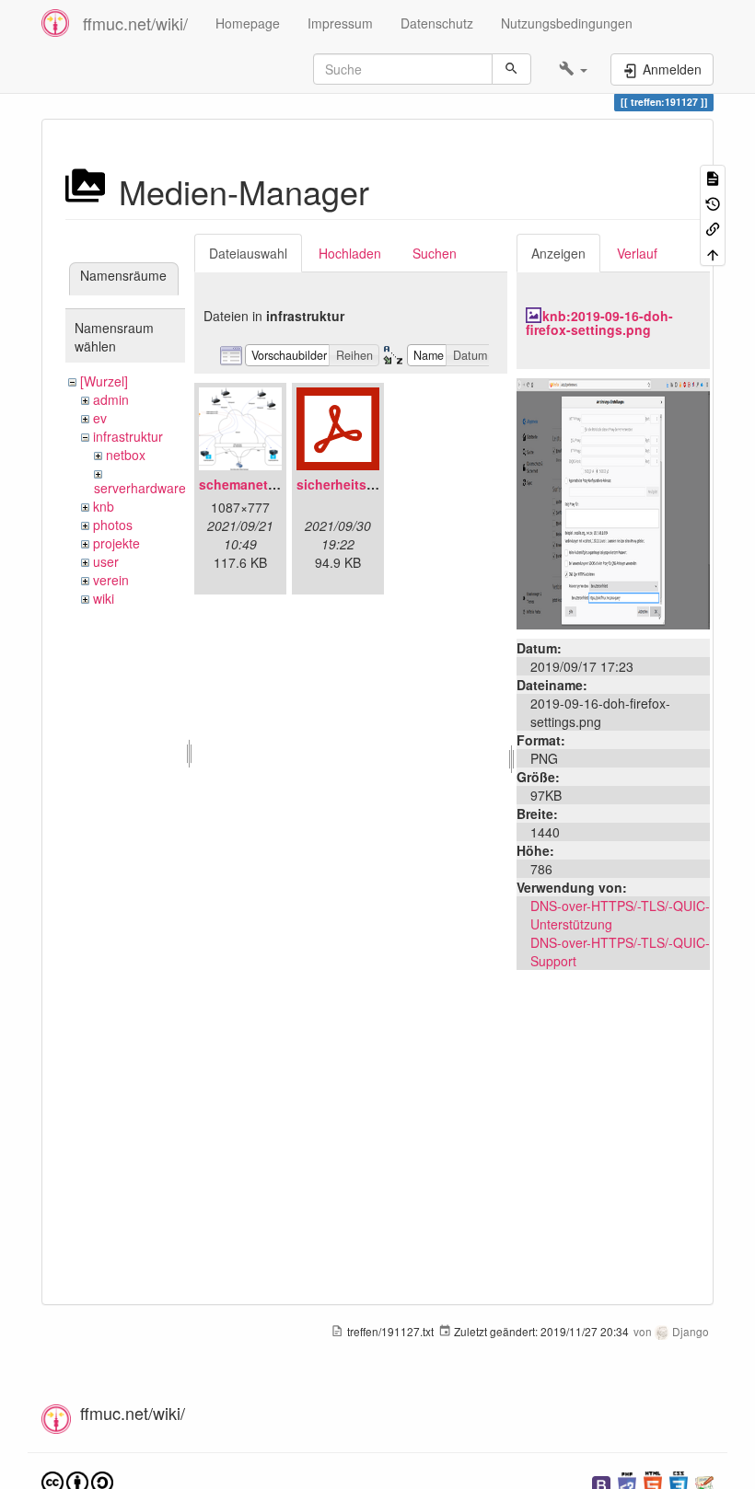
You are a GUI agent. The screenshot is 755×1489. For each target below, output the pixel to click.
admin (111, 399)
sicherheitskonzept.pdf (369, 484)
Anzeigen (558, 253)
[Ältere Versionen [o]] (713, 202)
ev (100, 418)
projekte (116, 543)
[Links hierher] (713, 227)
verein (111, 580)
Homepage (247, 23)
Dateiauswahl (248, 253)
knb (103, 506)
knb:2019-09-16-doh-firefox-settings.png (599, 322)
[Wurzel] (104, 381)
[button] (573, 69)
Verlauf (637, 253)
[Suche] (511, 69)
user (106, 561)
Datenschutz (437, 23)
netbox (125, 454)
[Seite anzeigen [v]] (713, 177)
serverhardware (140, 488)
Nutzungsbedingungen (567, 23)
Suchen (434, 253)
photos (113, 524)
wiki (103, 598)
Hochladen (350, 253)
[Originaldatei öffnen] (613, 501)
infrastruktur (128, 436)
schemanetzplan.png (265, 484)
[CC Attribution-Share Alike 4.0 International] (77, 1481)
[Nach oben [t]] (713, 252)
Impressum (340, 23)
